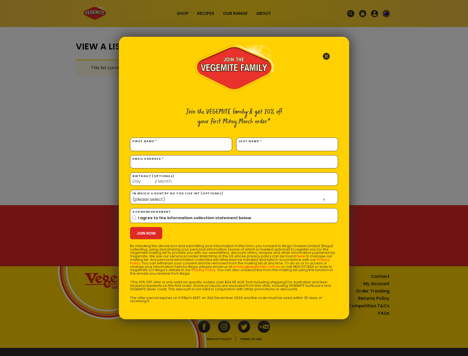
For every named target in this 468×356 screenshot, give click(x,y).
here (301, 256)
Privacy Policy (204, 270)
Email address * (148, 159)
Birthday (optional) (153, 179)
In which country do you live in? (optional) (177, 193)
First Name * (144, 141)
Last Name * (250, 141)
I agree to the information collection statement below (194, 218)
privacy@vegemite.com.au (257, 266)
